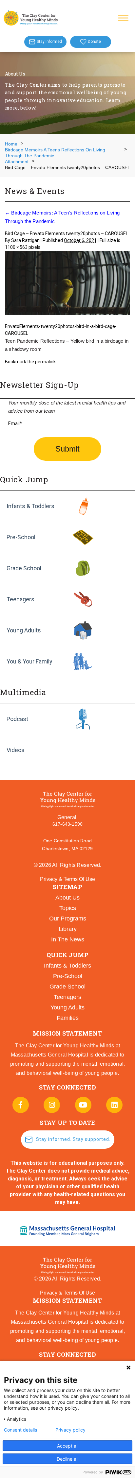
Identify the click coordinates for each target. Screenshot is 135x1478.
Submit (67, 448)
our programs (67, 918)
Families (68, 1018)
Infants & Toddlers (30, 506)
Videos (16, 750)
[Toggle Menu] (123, 18)
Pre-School (21, 537)
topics (67, 908)
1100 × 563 (16, 247)
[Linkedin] (114, 1105)
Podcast (17, 718)
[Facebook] (20, 1105)
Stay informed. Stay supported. (73, 1139)
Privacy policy (70, 1430)
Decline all (67, 1459)
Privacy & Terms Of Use (67, 879)
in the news (67, 939)
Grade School (24, 568)
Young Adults (24, 630)
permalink (45, 361)
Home (11, 143)
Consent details (20, 1430)
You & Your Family (29, 661)
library (68, 929)
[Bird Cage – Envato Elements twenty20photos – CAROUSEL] (67, 284)
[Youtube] (83, 1105)
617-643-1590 (67, 824)
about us (67, 897)
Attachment (17, 161)
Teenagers (20, 599)
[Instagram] (52, 1105)
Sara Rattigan (25, 240)
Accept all (67, 1446)
